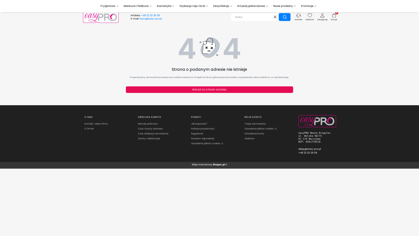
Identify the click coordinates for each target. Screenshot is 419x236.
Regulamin (197, 133)
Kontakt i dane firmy (96, 123)
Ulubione (249, 138)
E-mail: (146, 18)
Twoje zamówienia (255, 123)
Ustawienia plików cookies (206, 143)
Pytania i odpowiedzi (202, 138)
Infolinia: (145, 15)
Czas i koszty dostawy (150, 128)
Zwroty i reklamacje (149, 138)
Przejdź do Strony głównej (209, 89)
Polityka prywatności (202, 128)
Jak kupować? (199, 123)
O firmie (89, 128)
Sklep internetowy (208, 164)
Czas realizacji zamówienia (153, 133)
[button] (285, 17)
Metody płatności (148, 123)
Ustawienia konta (254, 133)
